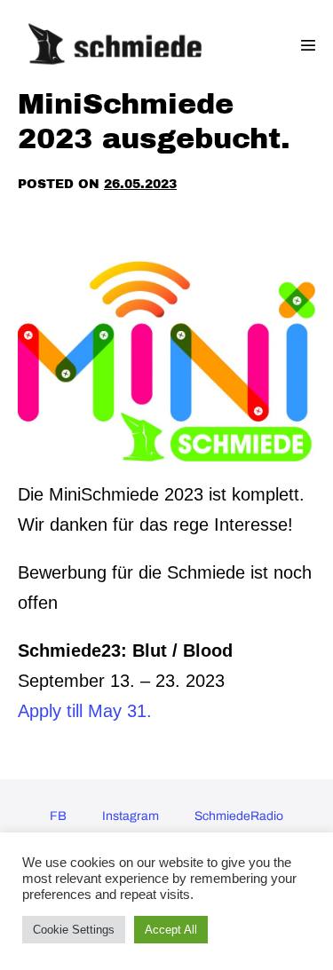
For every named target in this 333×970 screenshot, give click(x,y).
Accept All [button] (171, 929)
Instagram (130, 816)
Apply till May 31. (85, 711)
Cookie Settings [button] (74, 929)
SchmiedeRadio (238, 816)
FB (58, 816)
